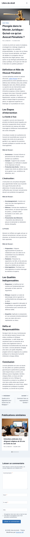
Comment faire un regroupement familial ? (22, 399)
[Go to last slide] (4, 434)
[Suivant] (25, 434)
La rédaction (7, 40)
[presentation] (15, 427)
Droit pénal (5, 23)
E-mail (5, 502)
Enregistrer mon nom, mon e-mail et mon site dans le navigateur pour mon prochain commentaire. (15, 515)
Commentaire (8, 473)
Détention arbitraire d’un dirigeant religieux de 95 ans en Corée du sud (14, 441)
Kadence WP (20, 532)
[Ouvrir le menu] (26, 3)
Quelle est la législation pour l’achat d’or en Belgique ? (6, 400)
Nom (5, 495)
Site (4, 510)
